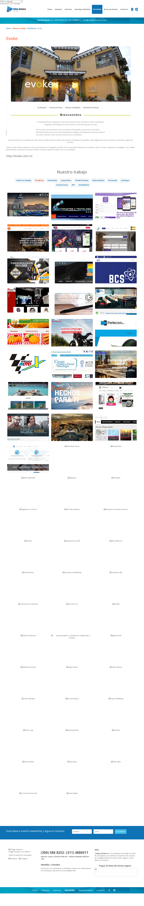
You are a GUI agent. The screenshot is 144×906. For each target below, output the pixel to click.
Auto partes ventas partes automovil (72, 210)
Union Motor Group (72, 334)
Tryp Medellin (116, 302)
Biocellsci (115, 271)
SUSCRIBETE (120, 831)
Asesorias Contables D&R (28, 460)
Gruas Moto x (28, 365)
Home (49, 9)
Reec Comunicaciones (28, 302)
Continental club (72, 429)
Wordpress (32, 28)
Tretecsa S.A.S (116, 334)
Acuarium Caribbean (72, 271)
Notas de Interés (111, 9)
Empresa (58, 9)
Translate (16, 4)
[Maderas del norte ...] (28, 667)
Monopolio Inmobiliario (116, 239)
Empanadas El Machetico (28, 334)
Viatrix (72, 397)
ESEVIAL (28, 271)
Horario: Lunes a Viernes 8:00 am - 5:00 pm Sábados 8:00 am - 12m (65, 857)
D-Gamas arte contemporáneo (116, 429)
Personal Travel (28, 208)
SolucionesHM (28, 239)
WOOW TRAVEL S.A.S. (28, 397)
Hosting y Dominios (82, 9)
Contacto (124, 9)
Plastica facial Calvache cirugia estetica (72, 367)
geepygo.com (72, 239)
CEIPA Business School (28, 429)
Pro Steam (116, 365)
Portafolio (97, 9)
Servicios (68, 9)
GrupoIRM (72, 302)
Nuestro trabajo (19, 28)
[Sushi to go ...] (28, 730)
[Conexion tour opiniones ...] (28, 604)
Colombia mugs (116, 397)
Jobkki (116, 208)
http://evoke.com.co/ (19, 155)
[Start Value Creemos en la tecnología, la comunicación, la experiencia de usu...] (116, 762)
